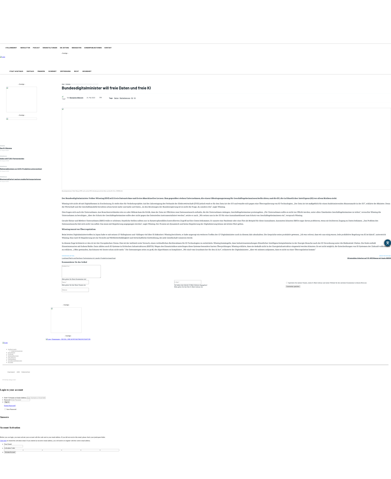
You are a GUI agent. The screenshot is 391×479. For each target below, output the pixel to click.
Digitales (2, 145)
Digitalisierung (125, 98)
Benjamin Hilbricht (76, 98)
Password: (7, 400)
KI (135, 98)
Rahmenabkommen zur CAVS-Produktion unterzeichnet (21, 169)
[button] (96, 71)
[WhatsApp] (52, 100)
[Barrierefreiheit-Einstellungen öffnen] (387, 243)
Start (63, 84)
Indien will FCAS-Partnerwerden (12, 158)
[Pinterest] (52, 95)
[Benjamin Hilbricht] (64, 98)
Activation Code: (9, 448)
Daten (116, 98)
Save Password (11, 409)
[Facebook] (52, 85)
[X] (52, 90)
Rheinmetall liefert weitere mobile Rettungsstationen (20, 179)
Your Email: (8, 444)
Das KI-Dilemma (6, 148)
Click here (3, 441)
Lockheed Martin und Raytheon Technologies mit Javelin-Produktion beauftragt (89, 258)
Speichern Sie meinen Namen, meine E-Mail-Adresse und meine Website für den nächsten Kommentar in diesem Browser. (327, 283)
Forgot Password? (10, 405)
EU (132, 98)
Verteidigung (3, 156)
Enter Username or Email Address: (15, 398)
